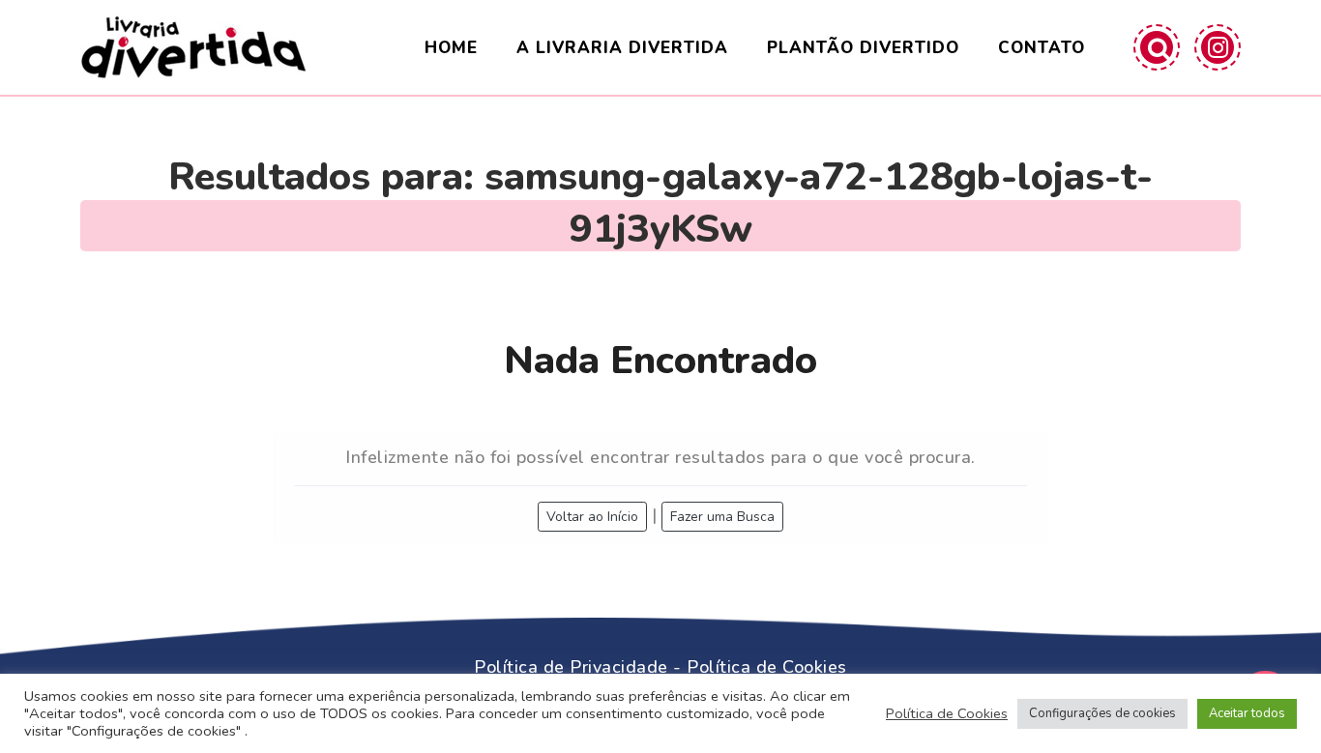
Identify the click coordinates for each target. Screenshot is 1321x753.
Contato (1041, 48)
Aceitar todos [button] (1247, 713)
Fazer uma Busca (722, 516)
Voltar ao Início (592, 516)
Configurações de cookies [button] (1102, 713)
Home (451, 48)
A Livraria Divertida (622, 48)
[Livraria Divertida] (193, 47)
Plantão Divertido (863, 48)
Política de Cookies (767, 667)
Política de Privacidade (571, 667)
